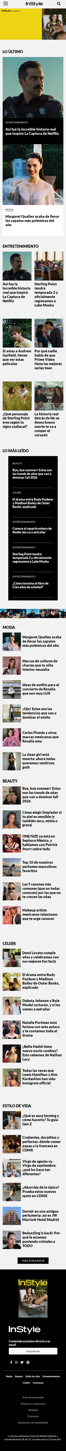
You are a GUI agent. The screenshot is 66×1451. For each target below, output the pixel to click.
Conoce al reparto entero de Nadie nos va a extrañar (32, 530)
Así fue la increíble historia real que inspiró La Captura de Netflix (32, 131)
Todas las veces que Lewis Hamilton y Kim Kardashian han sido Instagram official (39, 1076)
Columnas (38, 1382)
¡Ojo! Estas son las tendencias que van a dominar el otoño (39, 713)
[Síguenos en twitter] (22, 1362)
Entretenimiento (16, 122)
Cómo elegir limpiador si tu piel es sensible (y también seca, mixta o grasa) (42, 818)
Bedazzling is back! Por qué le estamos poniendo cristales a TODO (41, 1239)
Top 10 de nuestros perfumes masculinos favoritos (39, 866)
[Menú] (6, 3)
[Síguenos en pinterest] (27, 1362)
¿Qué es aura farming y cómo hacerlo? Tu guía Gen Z (40, 1119)
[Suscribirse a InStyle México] (33, 1298)
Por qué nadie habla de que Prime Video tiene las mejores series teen (48, 359)
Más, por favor (33, 1260)
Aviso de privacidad (33, 1397)
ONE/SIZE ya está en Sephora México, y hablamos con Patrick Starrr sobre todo (40, 842)
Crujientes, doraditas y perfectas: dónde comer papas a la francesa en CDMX (41, 1143)
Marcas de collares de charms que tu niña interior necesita (39, 665)
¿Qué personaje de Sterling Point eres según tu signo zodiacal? (16, 420)
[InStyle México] (34, 3)
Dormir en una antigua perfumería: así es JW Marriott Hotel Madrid (40, 1215)
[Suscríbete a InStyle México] (33, 23)
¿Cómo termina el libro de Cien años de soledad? (30, 585)
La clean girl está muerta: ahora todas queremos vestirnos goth (38, 760)
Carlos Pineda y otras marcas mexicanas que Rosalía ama (40, 736)
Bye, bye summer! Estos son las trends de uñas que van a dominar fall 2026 (32, 473)
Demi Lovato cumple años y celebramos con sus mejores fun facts (40, 957)
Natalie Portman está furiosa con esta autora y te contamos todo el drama (41, 1028)
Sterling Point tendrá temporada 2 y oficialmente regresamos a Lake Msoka (46, 294)
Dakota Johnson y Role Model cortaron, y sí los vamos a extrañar (41, 1004)
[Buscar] (59, 3)
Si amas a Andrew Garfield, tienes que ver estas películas (17, 357)
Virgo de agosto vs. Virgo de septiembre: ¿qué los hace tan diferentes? (39, 1167)
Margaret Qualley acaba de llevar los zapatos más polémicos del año (32, 220)
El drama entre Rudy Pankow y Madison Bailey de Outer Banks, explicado (32, 503)
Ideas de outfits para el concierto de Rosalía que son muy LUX (40, 689)
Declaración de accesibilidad (33, 1422)
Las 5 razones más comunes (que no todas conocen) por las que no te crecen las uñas (41, 890)
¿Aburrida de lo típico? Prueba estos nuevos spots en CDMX (40, 1191)
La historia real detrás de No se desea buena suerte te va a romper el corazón (46, 424)
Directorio (33, 1416)
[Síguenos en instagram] (16, 1362)
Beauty (17, 463)
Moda (9, 209)
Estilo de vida (17, 1105)
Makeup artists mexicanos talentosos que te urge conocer (40, 914)
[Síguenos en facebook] (11, 1362)
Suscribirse (33, 1351)
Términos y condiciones (33, 1403)
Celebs (16, 492)
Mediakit (33, 1410)
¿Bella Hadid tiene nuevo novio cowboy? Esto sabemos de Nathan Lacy (42, 1052)
